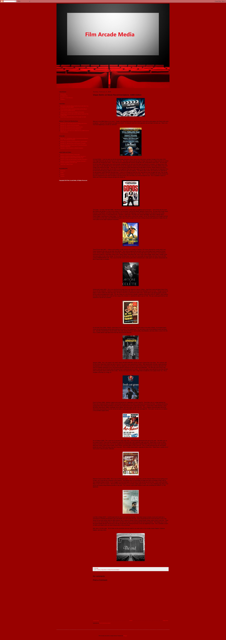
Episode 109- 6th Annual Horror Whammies (70, 129)
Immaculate (63, 94)
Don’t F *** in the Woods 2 (66, 97)
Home (131, 620)
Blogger (125, 635)
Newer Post (96, 620)
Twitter (62, 172)
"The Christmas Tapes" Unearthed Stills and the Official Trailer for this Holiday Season (73, 109)
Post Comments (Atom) (104, 623)
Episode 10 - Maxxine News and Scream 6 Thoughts (73, 143)
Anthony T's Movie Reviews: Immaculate (70, 154)
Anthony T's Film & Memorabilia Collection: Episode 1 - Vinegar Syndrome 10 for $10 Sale (73, 162)
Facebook (62, 170)
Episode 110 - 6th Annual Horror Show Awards (71, 127)
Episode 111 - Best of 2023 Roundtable (69, 125)
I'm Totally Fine (64, 96)
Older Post (165, 620)
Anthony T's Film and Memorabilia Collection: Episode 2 (73, 159)
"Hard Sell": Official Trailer (66, 164)
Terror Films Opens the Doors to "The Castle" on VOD (73, 117)
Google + (62, 174)
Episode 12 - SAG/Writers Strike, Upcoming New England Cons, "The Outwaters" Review (74, 139)
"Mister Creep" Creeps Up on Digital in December (72, 112)
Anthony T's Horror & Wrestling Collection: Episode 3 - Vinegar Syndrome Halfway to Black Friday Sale (73, 157)
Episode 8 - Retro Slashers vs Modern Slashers (71, 148)
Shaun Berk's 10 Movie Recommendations (110, 569)
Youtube (62, 176)
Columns (99, 569)
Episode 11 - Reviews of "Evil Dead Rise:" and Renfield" (73, 141)
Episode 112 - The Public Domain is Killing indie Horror (73, 123)
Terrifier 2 (62, 99)
